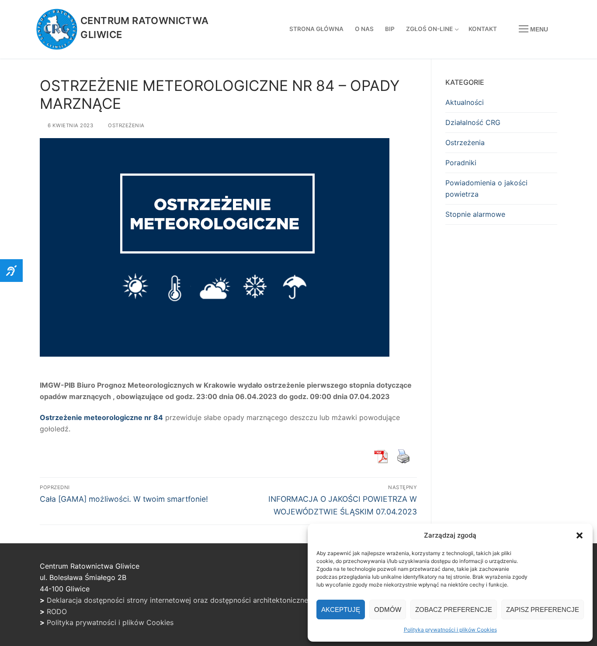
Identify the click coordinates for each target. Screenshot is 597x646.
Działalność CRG (472, 122)
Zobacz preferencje (453, 609)
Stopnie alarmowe (475, 214)
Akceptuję (340, 609)
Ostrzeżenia (125, 125)
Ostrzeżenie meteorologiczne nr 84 (101, 417)
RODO (57, 611)
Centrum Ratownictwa (144, 20)
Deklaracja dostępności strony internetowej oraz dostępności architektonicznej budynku (193, 600)
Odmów (387, 609)
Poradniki (460, 162)
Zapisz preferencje (542, 609)
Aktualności (464, 102)
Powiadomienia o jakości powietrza (486, 188)
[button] (579, 535)
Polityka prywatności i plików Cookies (450, 629)
